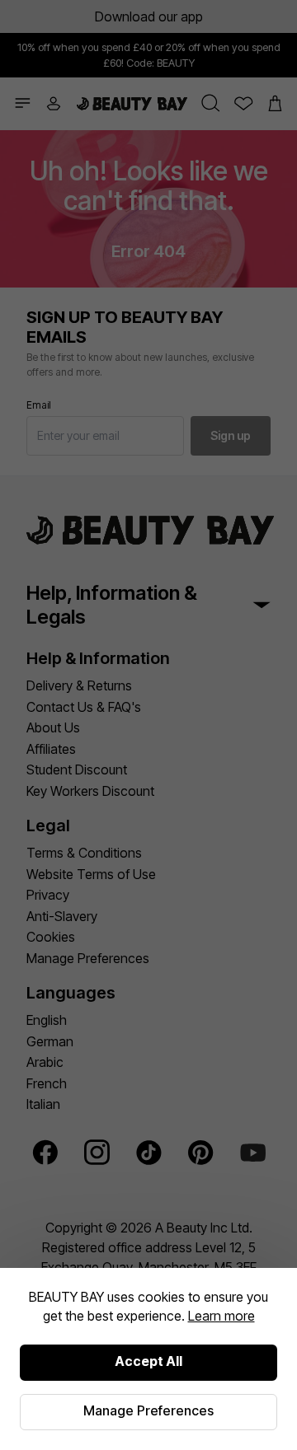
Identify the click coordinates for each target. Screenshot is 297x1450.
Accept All (148, 1361)
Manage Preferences (148, 1410)
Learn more (221, 1315)
